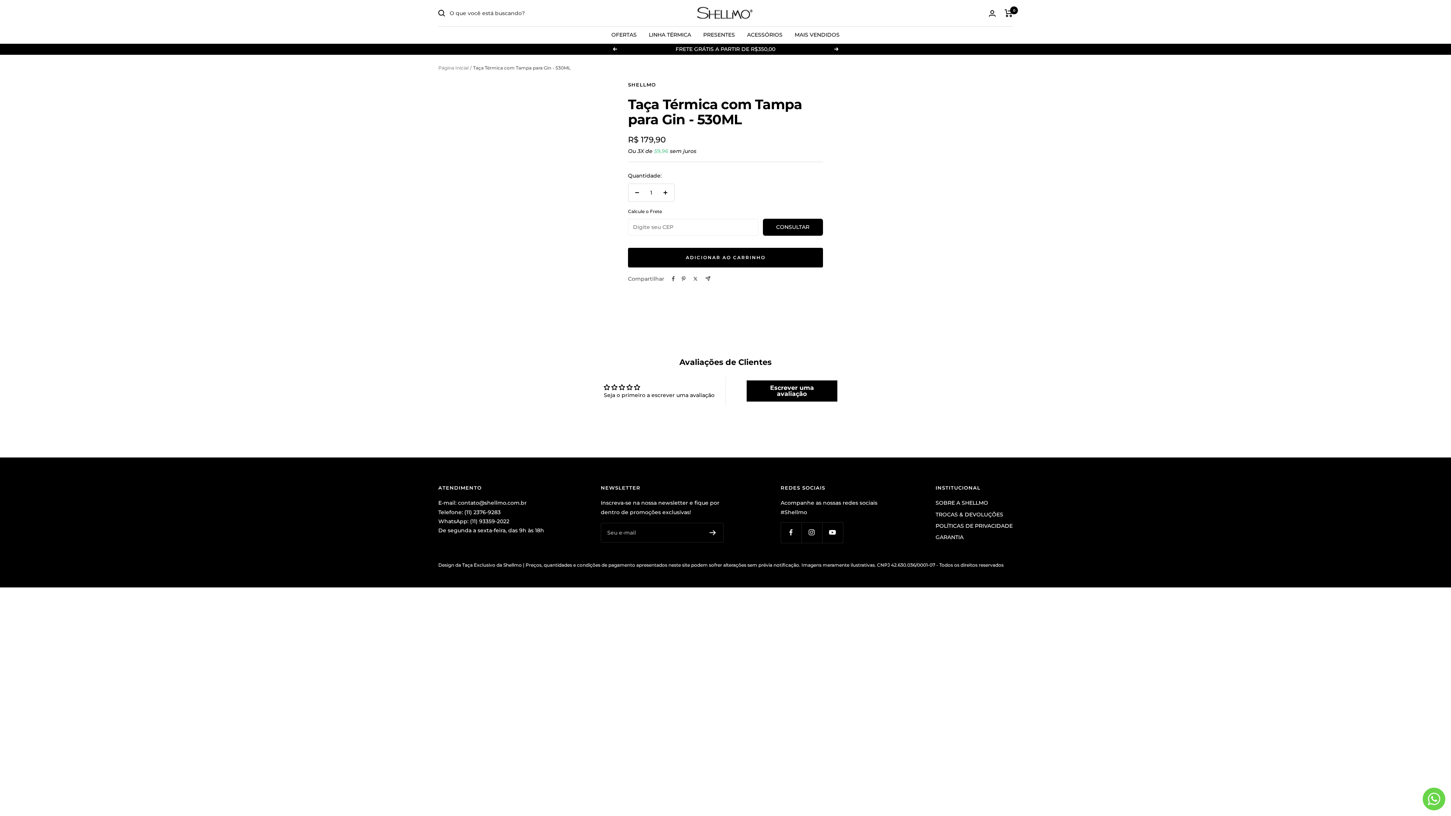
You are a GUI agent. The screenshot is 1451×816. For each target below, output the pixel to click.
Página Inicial (453, 68)
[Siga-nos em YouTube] (832, 532)
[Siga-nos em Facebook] (791, 532)
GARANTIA (950, 537)
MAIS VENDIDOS (817, 34)
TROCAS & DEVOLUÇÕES (969, 514)
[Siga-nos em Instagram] (811, 532)
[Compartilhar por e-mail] (707, 278)
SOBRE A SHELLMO (962, 502)
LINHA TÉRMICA (670, 34)
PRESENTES (719, 34)
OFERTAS (624, 34)
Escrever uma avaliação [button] (792, 390)
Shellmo (642, 85)
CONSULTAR (792, 227)
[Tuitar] (695, 278)
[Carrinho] (1009, 13)
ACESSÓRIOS (765, 34)
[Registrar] (713, 532)
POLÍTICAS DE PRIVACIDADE (974, 525)
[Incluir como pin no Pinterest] (683, 278)
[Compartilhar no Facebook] (673, 278)
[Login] (992, 13)
